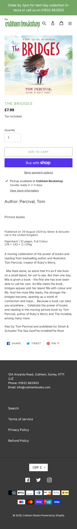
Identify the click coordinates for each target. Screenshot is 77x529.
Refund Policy (18, 441)
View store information (24, 190)
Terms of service (20, 419)
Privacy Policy (18, 430)
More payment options (38, 172)
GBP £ (37, 467)
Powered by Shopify (52, 515)
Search (13, 408)
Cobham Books (32, 515)
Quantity (10, 130)
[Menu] (70, 23)
